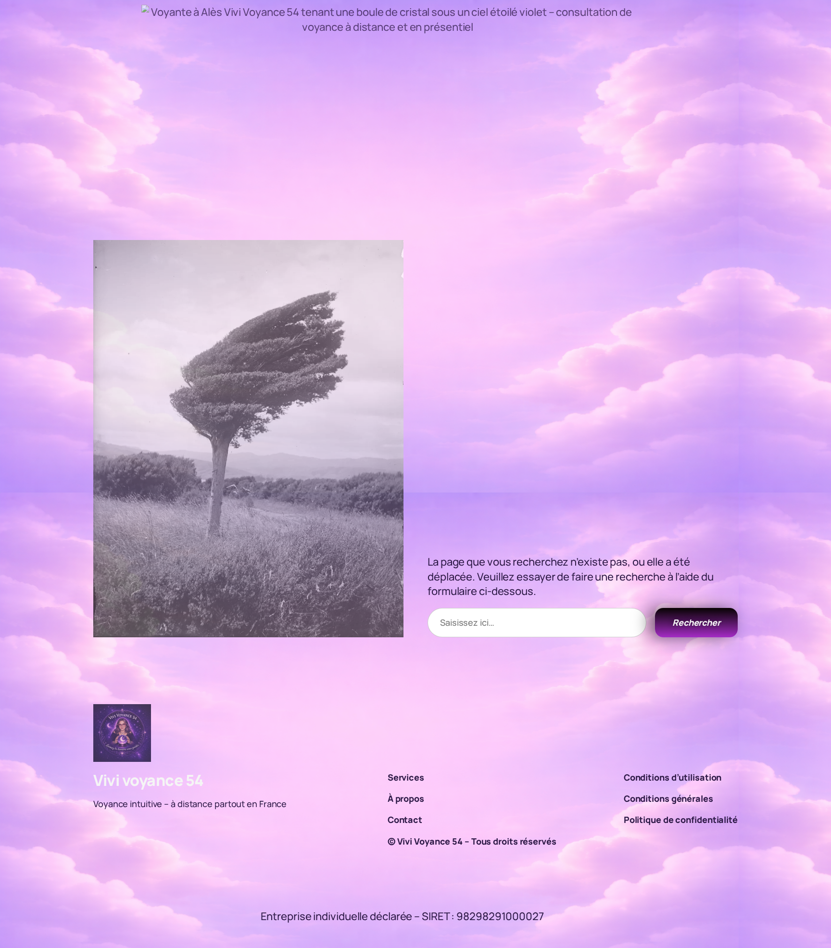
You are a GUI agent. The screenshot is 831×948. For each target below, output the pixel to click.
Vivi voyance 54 (148, 780)
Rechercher (696, 622)
